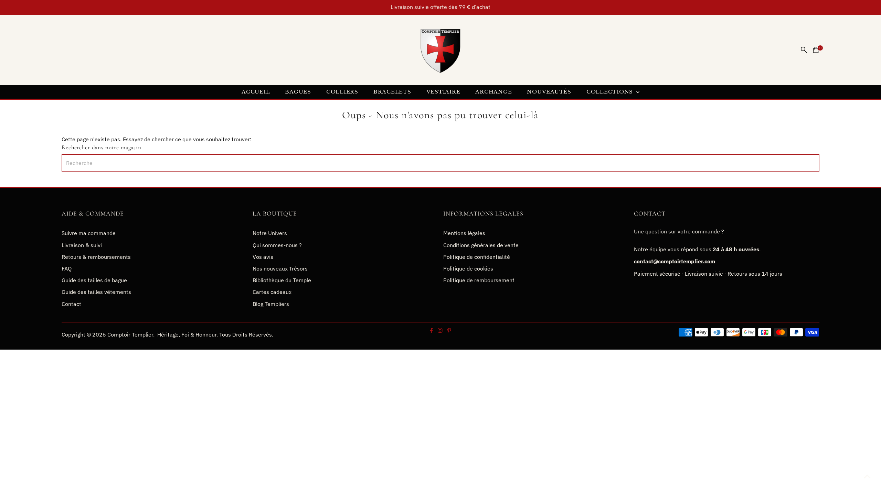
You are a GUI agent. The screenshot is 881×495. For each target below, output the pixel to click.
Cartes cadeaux (272, 291)
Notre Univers (270, 233)
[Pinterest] (449, 330)
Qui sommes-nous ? (277, 245)
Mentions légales (464, 233)
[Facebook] (431, 330)
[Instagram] (440, 330)
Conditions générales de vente (481, 245)
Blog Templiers (271, 303)
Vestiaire (443, 91)
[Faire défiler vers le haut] (867, 476)
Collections (610, 91)
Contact (71, 303)
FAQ (67, 268)
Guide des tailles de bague (94, 280)
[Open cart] (815, 50)
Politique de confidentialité (476, 256)
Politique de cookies (468, 268)
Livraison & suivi (82, 245)
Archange (493, 91)
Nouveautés (549, 91)
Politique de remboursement (478, 280)
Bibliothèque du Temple (282, 280)
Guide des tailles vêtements (96, 291)
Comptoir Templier (130, 334)
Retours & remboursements (96, 256)
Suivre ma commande (89, 233)
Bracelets (392, 91)
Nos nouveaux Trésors (280, 268)
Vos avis (263, 256)
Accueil (256, 91)
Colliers (342, 91)
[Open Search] (804, 50)
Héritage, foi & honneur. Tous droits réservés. (215, 334)
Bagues (298, 91)
